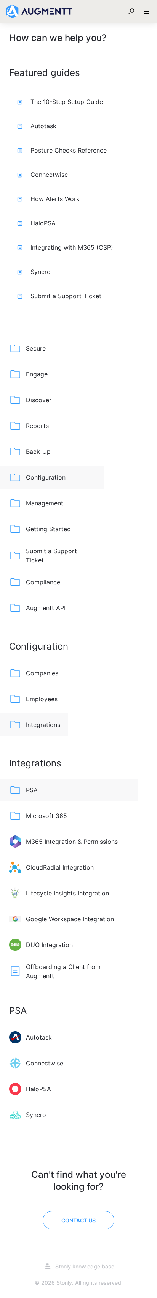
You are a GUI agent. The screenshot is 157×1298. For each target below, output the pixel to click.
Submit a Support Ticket (65, 296)
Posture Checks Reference (68, 150)
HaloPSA (43, 223)
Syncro (40, 271)
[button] (131, 11)
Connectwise (49, 174)
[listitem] (52, 348)
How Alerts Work (55, 199)
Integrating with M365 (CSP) (71, 247)
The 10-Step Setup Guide (66, 101)
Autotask (43, 126)
